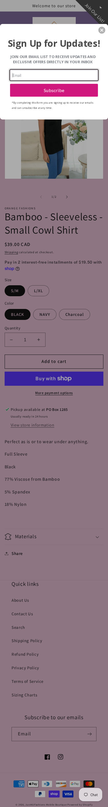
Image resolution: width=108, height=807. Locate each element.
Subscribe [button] (54, 90)
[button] (101, 30)
